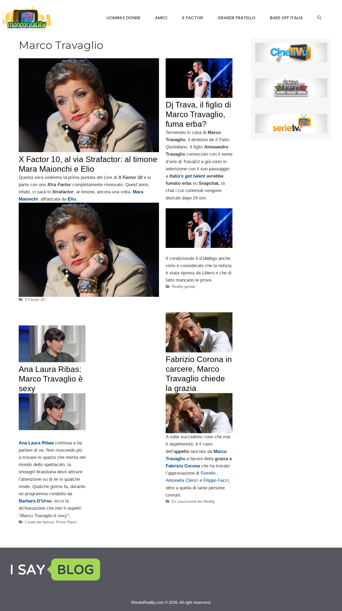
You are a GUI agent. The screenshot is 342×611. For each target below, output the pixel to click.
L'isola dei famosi (39, 522)
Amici (161, 18)
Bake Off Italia (286, 18)
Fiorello (208, 473)
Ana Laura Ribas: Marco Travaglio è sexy (51, 379)
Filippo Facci (216, 480)
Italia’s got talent (187, 176)
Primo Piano (66, 522)
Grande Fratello (236, 18)
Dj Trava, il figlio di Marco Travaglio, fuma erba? (198, 114)
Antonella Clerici (183, 480)
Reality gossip (183, 286)
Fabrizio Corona (183, 465)
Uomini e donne (124, 18)
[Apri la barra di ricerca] (319, 18)
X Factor (192, 18)
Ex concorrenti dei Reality (193, 501)
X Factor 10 (35, 299)
